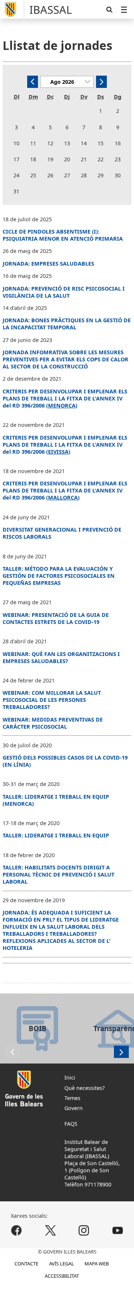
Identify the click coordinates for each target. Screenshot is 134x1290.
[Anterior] (32, 82)
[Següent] (101, 82)
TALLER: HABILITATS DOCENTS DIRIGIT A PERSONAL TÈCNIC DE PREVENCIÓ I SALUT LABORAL (58, 874)
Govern (73, 1108)
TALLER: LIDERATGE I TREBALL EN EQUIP (56, 835)
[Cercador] (109, 9)
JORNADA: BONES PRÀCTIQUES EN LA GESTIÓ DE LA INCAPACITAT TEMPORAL (67, 324)
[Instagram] (84, 1230)
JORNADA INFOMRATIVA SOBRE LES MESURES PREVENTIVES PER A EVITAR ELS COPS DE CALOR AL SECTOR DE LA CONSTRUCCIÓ (65, 359)
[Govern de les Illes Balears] (13, 9)
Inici (69, 1077)
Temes (72, 1098)
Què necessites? (84, 1087)
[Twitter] (50, 1230)
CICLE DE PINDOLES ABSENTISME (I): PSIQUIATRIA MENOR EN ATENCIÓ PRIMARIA (63, 235)
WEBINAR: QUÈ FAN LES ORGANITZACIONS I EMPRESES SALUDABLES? (61, 657)
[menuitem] (124, 9)
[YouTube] (117, 1230)
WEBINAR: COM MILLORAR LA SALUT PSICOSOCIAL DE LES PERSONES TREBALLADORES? (52, 699)
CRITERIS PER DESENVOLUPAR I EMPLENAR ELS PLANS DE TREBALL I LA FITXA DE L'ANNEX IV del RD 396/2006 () (65, 444)
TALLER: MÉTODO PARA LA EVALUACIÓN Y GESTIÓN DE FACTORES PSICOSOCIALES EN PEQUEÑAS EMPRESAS (59, 575)
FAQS (70, 1123)
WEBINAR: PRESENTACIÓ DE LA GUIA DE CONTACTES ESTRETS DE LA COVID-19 (56, 618)
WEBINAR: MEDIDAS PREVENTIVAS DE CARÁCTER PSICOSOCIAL (53, 723)
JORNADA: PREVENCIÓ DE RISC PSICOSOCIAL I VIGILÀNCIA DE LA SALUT (64, 292)
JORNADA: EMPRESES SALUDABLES (48, 263)
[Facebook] (16, 1230)
